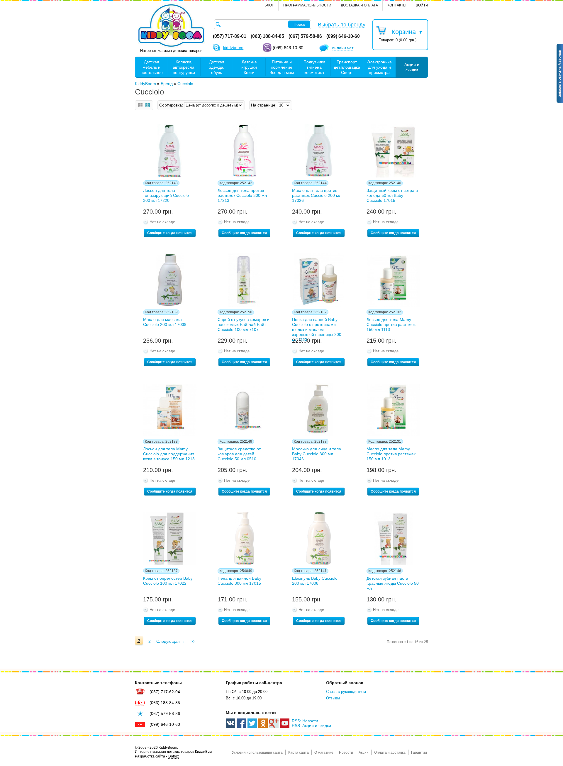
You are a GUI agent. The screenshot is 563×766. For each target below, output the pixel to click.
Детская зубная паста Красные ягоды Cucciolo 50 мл (393, 583)
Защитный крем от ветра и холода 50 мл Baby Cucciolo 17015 (392, 195)
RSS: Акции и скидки (311, 725)
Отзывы (333, 698)
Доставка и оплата (359, 5)
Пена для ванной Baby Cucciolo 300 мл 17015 (239, 581)
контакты (396, 5)
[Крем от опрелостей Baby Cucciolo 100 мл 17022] (169, 538)
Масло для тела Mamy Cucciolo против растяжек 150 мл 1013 (391, 454)
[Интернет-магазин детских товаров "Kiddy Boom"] (171, 25)
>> (193, 641)
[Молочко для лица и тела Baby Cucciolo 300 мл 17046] (318, 409)
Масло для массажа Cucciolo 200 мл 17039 (164, 322)
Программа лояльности (307, 5)
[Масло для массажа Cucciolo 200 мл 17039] (169, 280)
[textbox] (262, 24)
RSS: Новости (305, 720)
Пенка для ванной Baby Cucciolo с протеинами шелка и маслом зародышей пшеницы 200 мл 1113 (316, 326)
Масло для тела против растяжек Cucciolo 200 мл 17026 (316, 195)
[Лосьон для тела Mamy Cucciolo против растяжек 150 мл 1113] (393, 280)
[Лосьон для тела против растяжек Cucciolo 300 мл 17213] (244, 150)
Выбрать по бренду (341, 25)
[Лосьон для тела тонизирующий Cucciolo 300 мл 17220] (169, 150)
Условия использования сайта (257, 752)
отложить (143, 127)
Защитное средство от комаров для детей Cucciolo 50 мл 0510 (239, 454)
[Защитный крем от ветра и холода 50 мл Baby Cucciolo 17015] (393, 150)
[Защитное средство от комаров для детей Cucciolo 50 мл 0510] (244, 409)
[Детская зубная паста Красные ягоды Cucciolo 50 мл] (393, 538)
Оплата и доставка (390, 752)
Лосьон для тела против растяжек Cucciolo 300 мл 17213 (242, 195)
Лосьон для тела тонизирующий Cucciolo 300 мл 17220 (166, 195)
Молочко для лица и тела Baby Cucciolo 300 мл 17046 (316, 454)
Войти (422, 5)
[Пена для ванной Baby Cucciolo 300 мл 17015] (244, 538)
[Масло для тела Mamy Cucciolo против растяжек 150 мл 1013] (393, 409)
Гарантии (419, 752)
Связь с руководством (346, 691)
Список (140, 105)
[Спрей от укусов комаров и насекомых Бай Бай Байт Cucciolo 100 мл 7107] (244, 280)
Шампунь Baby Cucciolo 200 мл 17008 (315, 581)
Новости (346, 752)
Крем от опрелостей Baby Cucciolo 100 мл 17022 (168, 581)
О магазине (323, 752)
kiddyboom (233, 47)
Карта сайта (298, 752)
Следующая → (170, 641)
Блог (269, 5)
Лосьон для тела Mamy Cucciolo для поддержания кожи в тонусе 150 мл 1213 (169, 454)
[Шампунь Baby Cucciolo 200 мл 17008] (318, 538)
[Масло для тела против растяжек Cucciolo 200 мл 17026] (318, 150)
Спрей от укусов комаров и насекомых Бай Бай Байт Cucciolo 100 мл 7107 (243, 324)
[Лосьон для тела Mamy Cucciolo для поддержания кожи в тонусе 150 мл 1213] (169, 409)
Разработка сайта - (157, 756)
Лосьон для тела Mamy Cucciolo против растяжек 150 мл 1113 (391, 324)
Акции (364, 752)
